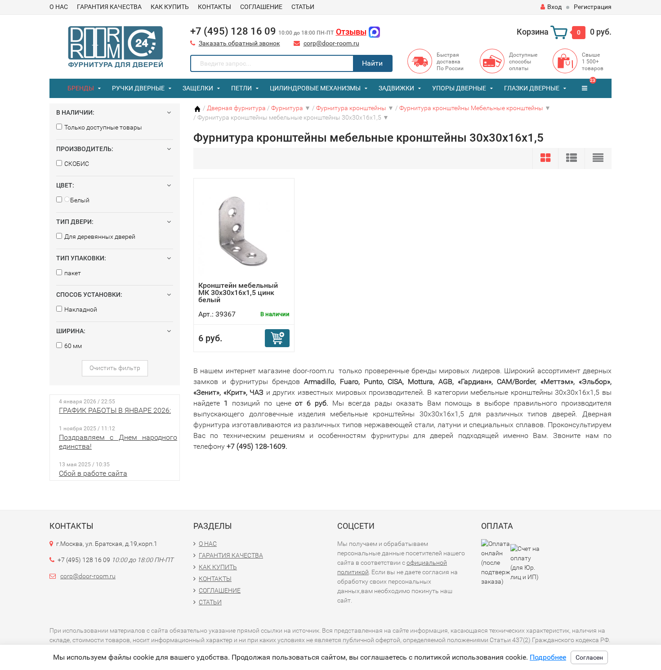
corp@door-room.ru (331, 43)
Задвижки (396, 88)
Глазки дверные (531, 88)
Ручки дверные (138, 88)
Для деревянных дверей (99, 236)
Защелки (198, 88)
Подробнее (548, 657)
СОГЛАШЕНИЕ (261, 6)
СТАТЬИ (302, 6)
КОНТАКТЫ (214, 6)
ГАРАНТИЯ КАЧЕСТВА (109, 6)
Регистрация (593, 6)
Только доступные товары (103, 127)
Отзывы (351, 31)
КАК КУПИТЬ (170, 6)
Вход (554, 6)
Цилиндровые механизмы (315, 88)
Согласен (589, 657)
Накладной (80, 309)
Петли (241, 88)
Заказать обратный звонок (239, 43)
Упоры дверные (459, 88)
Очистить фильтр (114, 367)
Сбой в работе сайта (93, 473)
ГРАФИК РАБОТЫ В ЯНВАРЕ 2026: (115, 410)
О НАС (58, 6)
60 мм (73, 345)
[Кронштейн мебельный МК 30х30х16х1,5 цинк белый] (244, 232)
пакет (72, 273)
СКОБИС (76, 163)
